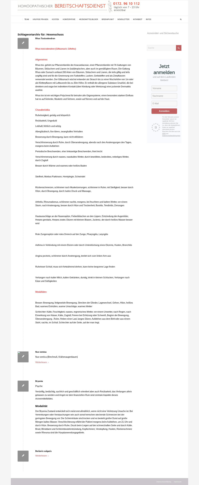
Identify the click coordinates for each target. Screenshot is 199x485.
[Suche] (179, 19)
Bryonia (39, 381)
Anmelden (164, 111)
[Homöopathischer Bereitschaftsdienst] (79, 8)
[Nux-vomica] (23, 356)
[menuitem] (20, 19)
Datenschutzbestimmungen (171, 135)
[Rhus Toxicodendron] (23, 43)
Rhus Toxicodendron (45, 38)
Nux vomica (40, 352)
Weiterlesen (41, 362)
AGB (164, 133)
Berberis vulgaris (43, 451)
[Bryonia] (23, 386)
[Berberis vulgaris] (23, 456)
